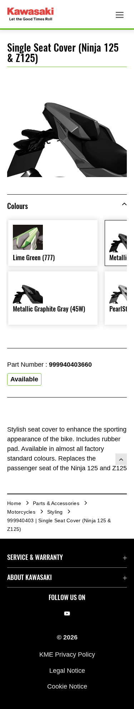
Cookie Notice (67, 686)
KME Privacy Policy (67, 654)
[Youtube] (67, 614)
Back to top (121, 459)
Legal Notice (67, 670)
